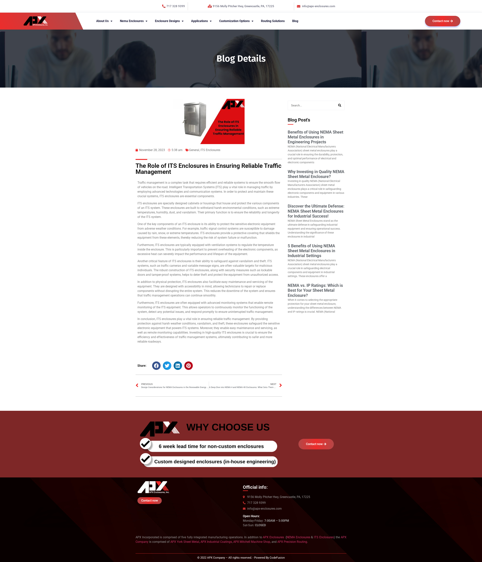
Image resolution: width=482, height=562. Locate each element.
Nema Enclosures (132, 21)
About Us (102, 21)
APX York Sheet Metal (184, 542)
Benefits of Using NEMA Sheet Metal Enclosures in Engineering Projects (315, 137)
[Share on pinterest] (188, 365)
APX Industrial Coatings (216, 542)
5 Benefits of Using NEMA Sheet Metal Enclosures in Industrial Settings (311, 251)
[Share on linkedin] (178, 365)
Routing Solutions (273, 21)
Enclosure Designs (167, 21)
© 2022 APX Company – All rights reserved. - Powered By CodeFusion (241, 557)
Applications (199, 21)
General (194, 150)
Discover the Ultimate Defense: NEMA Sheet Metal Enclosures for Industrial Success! (316, 211)
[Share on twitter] (167, 365)
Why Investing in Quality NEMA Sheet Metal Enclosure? (316, 174)
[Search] (339, 105)
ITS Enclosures (210, 150)
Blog (295, 21)
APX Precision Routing (292, 542)
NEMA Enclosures (298, 537)
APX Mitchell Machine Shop (251, 542)
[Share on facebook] (156, 365)
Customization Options (234, 21)
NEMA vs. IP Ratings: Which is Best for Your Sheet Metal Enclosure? (315, 290)
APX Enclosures (274, 537)
